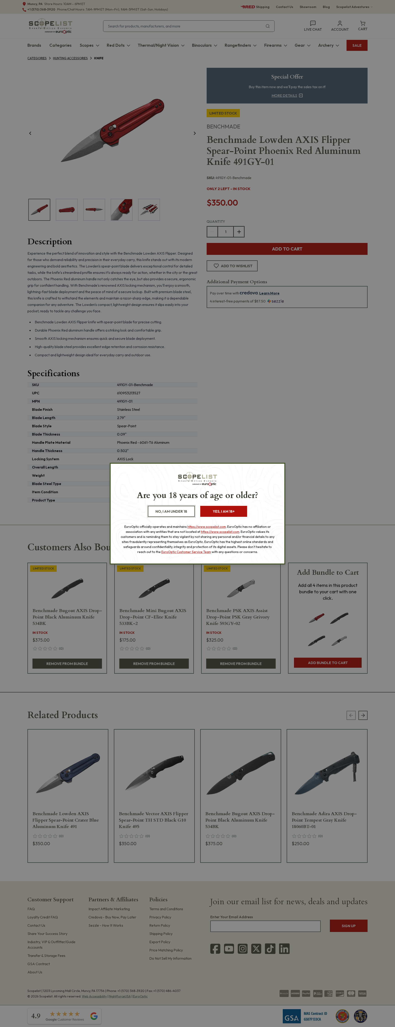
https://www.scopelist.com (206, 527)
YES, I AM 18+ (224, 511)
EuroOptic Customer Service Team (186, 552)
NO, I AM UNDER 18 (171, 511)
